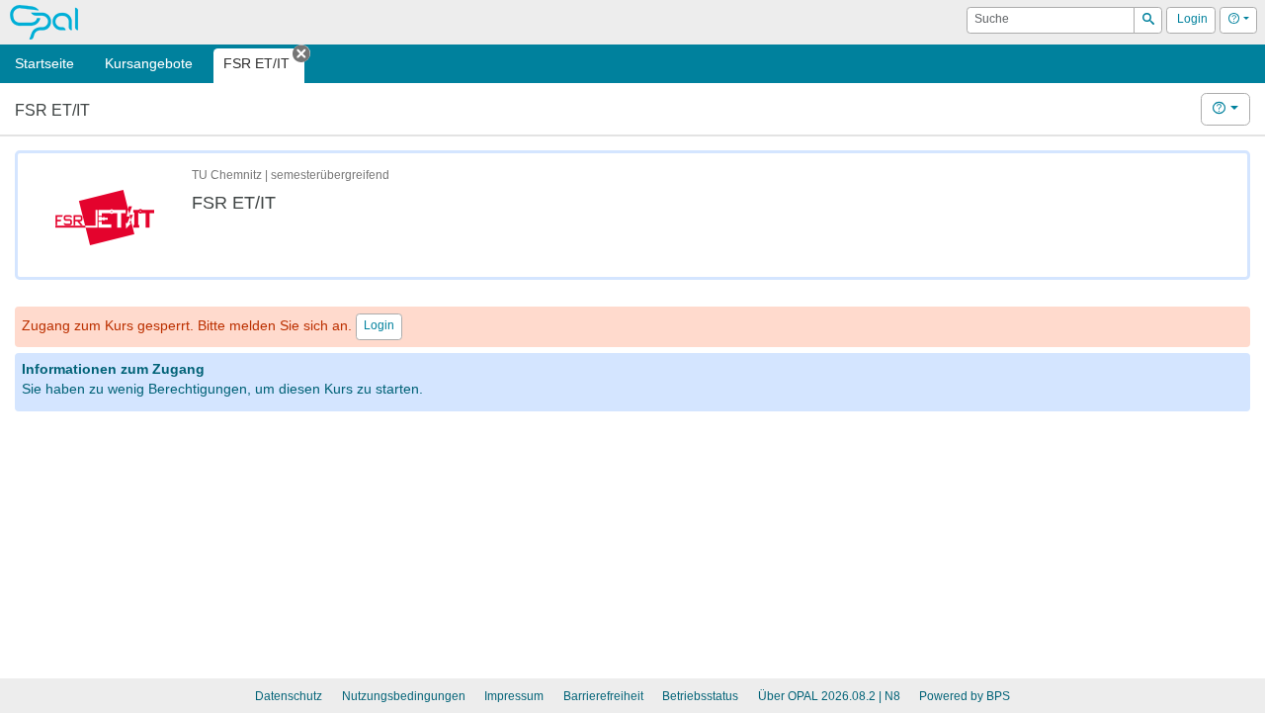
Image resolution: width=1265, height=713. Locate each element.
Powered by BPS (964, 696)
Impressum (514, 696)
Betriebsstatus (700, 696)
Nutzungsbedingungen (403, 696)
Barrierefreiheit (603, 696)
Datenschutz (288, 696)
